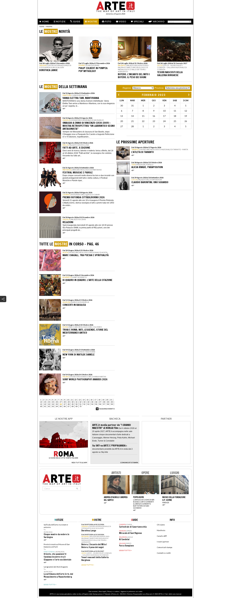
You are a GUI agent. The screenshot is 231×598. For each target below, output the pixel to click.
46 (61, 404)
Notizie (61, 21)
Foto (108, 21)
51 (80, 404)
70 (80, 406)
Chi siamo (161, 525)
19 (103, 400)
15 (87, 400)
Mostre (92, 21)
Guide (76, 21)
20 (107, 400)
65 (61, 406)
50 (76, 404)
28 (65, 402)
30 (73, 402)
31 (76, 402)
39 (108, 402)
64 (57, 406)
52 (84, 404)
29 (69, 402)
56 (100, 404)
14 (84, 400)
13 (80, 400)
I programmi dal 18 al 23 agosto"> (58, 572)
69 (76, 406)
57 (104, 404)
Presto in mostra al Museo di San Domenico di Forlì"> (57, 552)
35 (92, 402)
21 (111, 400)
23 (45, 402)
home (41, 26)
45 (57, 404)
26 (57, 402)
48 (69, 404)
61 (45, 406)
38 (104, 402)
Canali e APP (162, 536)
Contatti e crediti (164, 553)
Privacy (109, 591)
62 (49, 406)
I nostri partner (163, 542)
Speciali (139, 21)
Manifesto (161, 530)
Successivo (189, 94)
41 (41, 404)
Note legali (102, 591)
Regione (127, 88)
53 (88, 404)
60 (41, 406)
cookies (116, 591)
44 (53, 404)
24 (49, 402)
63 (53, 406)
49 (73, 404)
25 (53, 402)
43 (49, 404)
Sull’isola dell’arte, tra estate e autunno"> (56, 531)
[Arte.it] (115, 6)
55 (96, 404)
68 (73, 406)
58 (108, 404)
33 (84, 402)
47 (65, 404)
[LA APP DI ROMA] (63, 463)
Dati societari (93, 591)
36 (96, 402)
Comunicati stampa (164, 547)
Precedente (119, 94)
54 (92, 404)
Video (122, 21)
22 (41, 402)
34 (88, 402)
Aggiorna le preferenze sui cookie (131, 591)
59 (112, 404)
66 (65, 406)
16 (91, 400)
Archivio (159, 21)
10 (68, 400)
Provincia (159, 88)
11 (72, 400)
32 (80, 402)
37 (100, 402)
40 (112, 402)
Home (45, 21)
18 (99, 400)
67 (69, 406)
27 (61, 402)
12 (76, 400)
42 (45, 404)
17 (95, 400)
